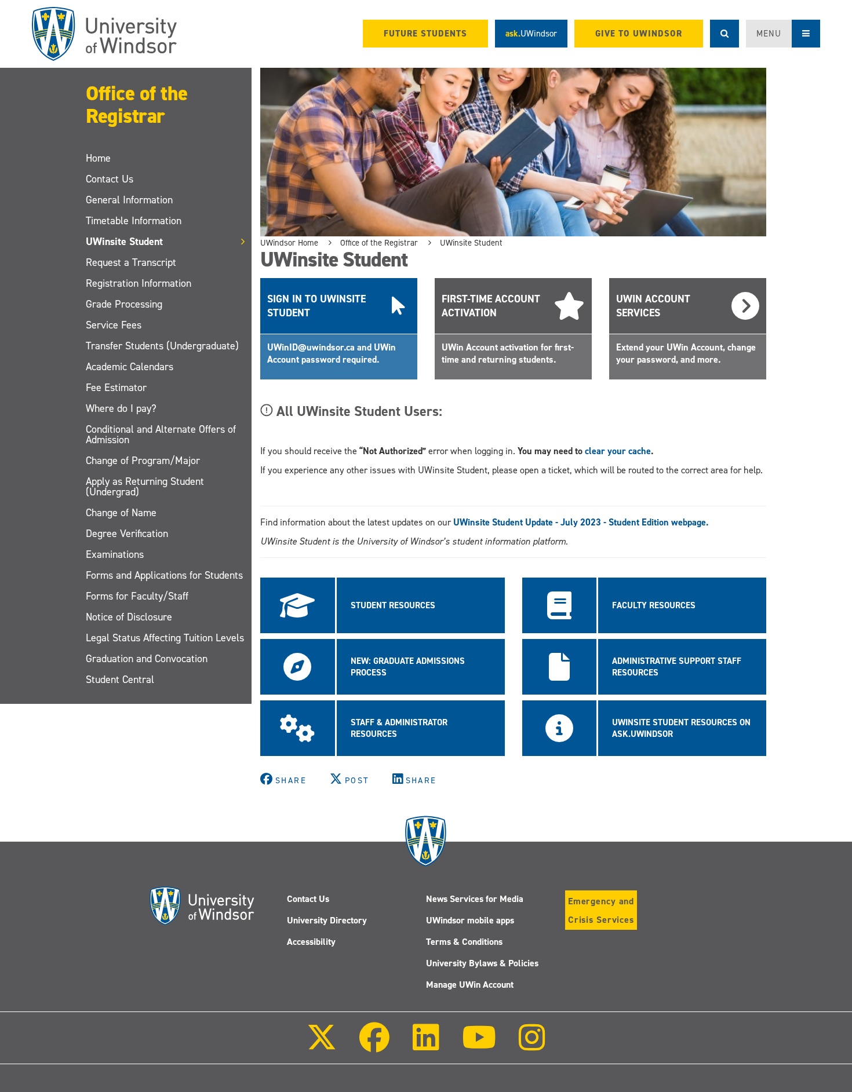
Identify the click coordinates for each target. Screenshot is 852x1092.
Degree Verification (127, 533)
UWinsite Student (124, 242)
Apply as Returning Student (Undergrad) (145, 486)
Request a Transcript (131, 262)
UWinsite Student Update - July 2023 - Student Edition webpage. (580, 522)
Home (98, 158)
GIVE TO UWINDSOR (638, 33)
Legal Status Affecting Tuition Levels (165, 638)
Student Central (120, 679)
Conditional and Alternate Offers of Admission (161, 434)
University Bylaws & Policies (482, 963)
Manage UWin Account (470, 984)
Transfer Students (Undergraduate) (162, 346)
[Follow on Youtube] (479, 1045)
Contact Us (109, 179)
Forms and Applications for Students (164, 575)
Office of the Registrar (137, 104)
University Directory (327, 920)
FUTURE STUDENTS (425, 33)
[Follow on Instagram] (532, 1045)
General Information (129, 200)
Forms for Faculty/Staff (137, 596)
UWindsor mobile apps (470, 920)
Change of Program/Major (143, 461)
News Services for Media (474, 899)
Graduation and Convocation (146, 659)
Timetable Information (133, 221)
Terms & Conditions (464, 942)
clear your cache (618, 451)
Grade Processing (124, 304)
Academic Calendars (129, 367)
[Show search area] (724, 34)
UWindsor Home (289, 243)
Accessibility (311, 942)
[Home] (104, 34)
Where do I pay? (121, 408)
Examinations (115, 554)
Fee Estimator (116, 388)
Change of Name (121, 513)
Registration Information (138, 283)
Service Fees (113, 325)
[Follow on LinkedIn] (425, 1045)
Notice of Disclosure (129, 617)
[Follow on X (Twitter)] (321, 1045)
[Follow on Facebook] (374, 1045)
